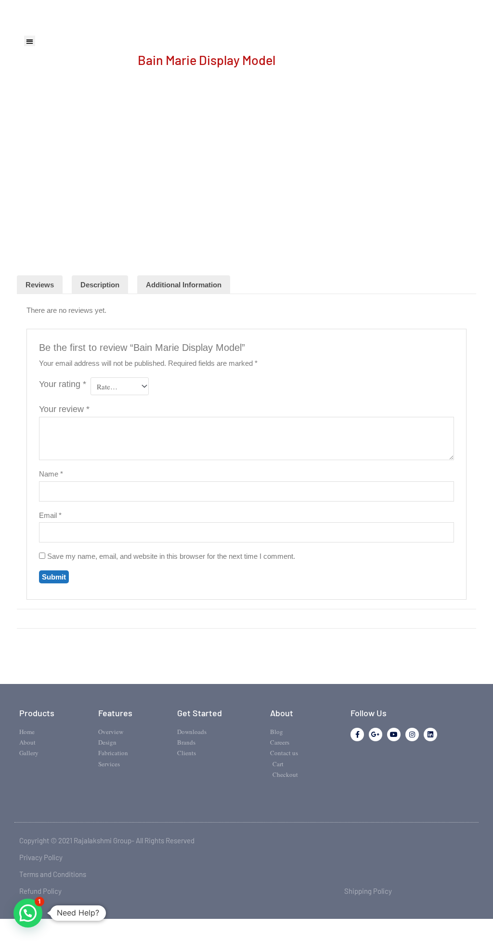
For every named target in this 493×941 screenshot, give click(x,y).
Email (50, 515)
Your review (64, 409)
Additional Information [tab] (183, 285)
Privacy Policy (41, 857)
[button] (29, 41)
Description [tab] (99, 285)
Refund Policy (40, 891)
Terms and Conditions (52, 874)
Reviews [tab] (40, 285)
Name (51, 474)
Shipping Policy (368, 891)
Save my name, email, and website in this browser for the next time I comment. (171, 556)
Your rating (62, 384)
